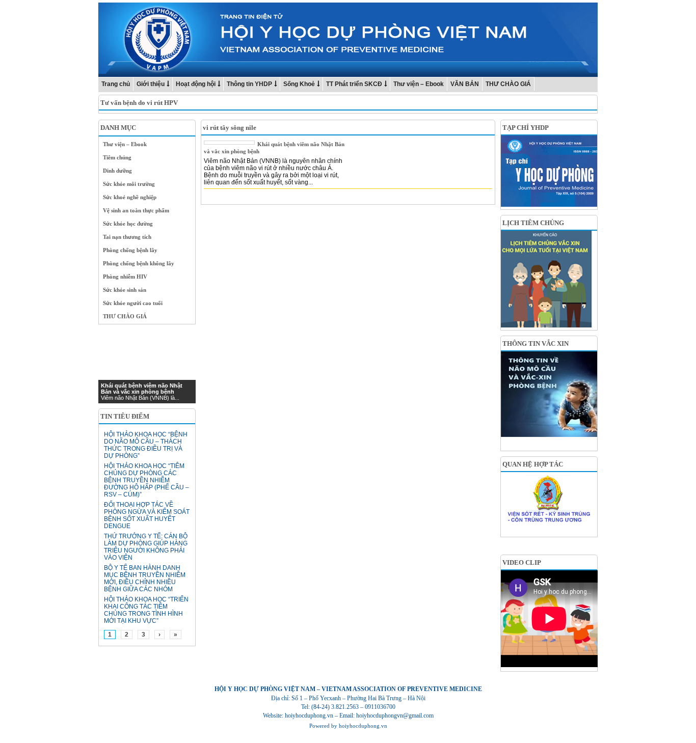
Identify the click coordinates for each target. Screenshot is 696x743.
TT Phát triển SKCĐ (354, 84)
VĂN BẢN (464, 84)
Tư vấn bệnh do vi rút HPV (139, 102)
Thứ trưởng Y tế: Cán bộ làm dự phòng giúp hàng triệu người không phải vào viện (146, 547)
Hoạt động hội (196, 84)
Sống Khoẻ (299, 84)
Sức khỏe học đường (128, 224)
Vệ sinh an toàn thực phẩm (136, 210)
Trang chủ (115, 84)
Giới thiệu (151, 84)
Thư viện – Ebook (418, 84)
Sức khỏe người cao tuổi (133, 303)
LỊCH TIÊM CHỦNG (533, 223)
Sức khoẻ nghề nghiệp (129, 197)
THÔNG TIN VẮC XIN (535, 343)
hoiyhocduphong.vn (363, 726)
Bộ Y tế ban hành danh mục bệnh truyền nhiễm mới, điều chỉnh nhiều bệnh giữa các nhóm (144, 578)
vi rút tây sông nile (229, 127)
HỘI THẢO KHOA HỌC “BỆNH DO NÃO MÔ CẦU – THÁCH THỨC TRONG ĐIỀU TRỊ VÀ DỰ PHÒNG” (146, 445)
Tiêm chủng (117, 157)
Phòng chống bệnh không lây (138, 263)
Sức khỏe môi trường (129, 184)
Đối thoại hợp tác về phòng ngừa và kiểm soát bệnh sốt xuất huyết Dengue (147, 515)
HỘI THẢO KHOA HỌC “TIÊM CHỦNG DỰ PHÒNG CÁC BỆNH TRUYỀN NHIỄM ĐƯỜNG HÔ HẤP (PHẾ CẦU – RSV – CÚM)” (146, 480)
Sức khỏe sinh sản (124, 290)
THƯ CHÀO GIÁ (508, 84)
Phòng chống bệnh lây (130, 250)
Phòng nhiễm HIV (125, 276)
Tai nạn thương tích (127, 237)
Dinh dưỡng (117, 171)
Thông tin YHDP (249, 84)
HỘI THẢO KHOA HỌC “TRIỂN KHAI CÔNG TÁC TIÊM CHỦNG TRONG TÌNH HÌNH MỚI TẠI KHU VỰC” (146, 610)
